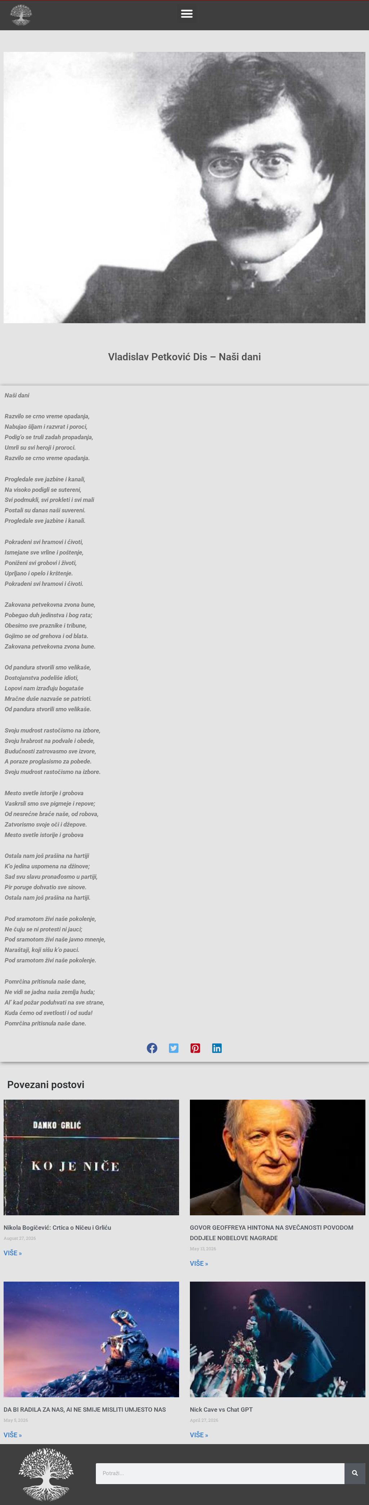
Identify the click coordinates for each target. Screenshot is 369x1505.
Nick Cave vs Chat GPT (221, 1409)
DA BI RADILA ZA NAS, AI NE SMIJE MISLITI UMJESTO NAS (85, 1409)
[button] (186, 13)
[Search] (354, 1473)
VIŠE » (13, 1253)
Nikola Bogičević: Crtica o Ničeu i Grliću (57, 1227)
